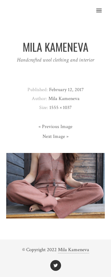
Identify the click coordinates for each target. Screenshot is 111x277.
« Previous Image (55, 126)
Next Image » (55, 136)
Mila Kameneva (73, 250)
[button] (102, 6)
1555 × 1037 (60, 107)
